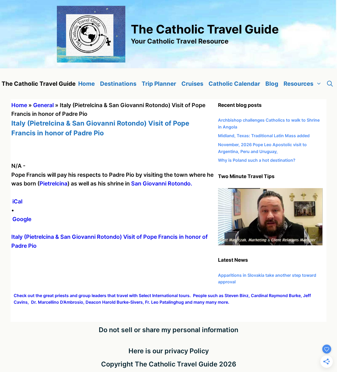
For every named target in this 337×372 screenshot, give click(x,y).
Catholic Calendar (234, 83)
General (43, 105)
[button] (329, 83)
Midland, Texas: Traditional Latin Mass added (264, 135)
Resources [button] (298, 83)
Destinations (118, 83)
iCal (17, 201)
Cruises (192, 83)
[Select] (270, 243)
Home (86, 83)
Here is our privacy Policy (168, 351)
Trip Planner (159, 83)
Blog (271, 83)
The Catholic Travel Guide (205, 29)
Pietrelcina (53, 183)
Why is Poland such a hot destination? (256, 160)
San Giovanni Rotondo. (161, 183)
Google (21, 219)
